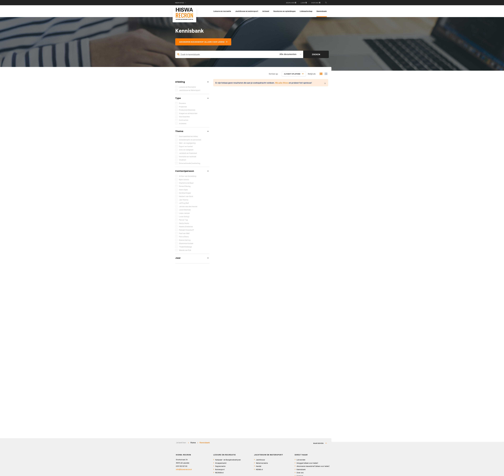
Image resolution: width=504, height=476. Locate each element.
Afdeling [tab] (180, 81)
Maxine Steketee (186, 226)
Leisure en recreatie (222, 11)
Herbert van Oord (186, 196)
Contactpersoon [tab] (184, 171)
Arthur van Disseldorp (187, 176)
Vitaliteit (182, 160)
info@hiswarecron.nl (184, 469)
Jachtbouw (260, 460)
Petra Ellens (184, 236)
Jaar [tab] (178, 257)
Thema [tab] (179, 131)
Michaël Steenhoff (186, 230)
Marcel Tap (183, 220)
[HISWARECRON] (184, 13)
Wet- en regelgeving (187, 143)
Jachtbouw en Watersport (189, 90)
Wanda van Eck (185, 250)
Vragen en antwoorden (188, 113)
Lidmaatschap (306, 11)
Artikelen (182, 123)
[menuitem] (222, 11)
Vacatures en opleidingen (284, 11)
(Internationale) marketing (189, 163)
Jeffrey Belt (184, 203)
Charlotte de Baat (186, 183)
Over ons (315, 3)
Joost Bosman (185, 210)
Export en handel (186, 146)
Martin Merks (184, 223)
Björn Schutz (184, 179)
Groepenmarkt (221, 463)
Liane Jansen (184, 213)
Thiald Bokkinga (185, 247)
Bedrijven (290, 3)
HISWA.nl (259, 469)
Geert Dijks (183, 189)
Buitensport (220, 469)
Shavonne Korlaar (186, 243)
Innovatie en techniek (187, 156)
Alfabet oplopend (292, 74)
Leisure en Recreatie (187, 87)
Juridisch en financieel (188, 153)
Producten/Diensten (187, 110)
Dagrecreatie (220, 466)
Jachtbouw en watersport (246, 11)
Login (303, 3)
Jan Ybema (183, 200)
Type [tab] (178, 98)
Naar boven (318, 443)
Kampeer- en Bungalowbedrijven (228, 460)
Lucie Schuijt (184, 216)
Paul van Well (184, 233)
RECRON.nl (219, 472)
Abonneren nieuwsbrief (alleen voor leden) (201, 42)
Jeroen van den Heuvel (188, 206)
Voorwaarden (184, 116)
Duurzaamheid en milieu (188, 136)
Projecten (183, 106)
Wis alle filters (281, 82)
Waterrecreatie (262, 463)
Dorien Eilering (184, 186)
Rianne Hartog (184, 240)
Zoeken (316, 54)
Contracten (183, 120)
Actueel (265, 11)
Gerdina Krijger (185, 193)
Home (193, 443)
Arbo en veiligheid (186, 150)
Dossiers (182, 103)
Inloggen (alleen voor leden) (307, 463)
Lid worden (301, 460)
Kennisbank (322, 11)
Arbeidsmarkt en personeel (190, 140)
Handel (258, 466)
